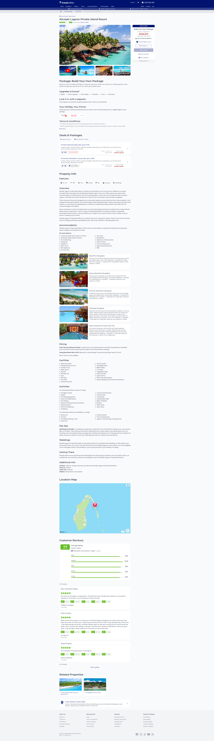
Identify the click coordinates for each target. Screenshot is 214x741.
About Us (61, 717)
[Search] (138, 2)
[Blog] (153, 734)
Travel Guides (104, 6)
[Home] (66, 2)
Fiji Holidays (146, 717)
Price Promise (90, 724)
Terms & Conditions (92, 719)
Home (62, 6)
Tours (82, 6)
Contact (148, 6)
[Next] (84, 261)
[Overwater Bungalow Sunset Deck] (104, 70)
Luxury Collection (92, 6)
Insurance (117, 726)
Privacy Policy (90, 726)
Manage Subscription (120, 719)
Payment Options (91, 721)
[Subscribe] (149, 734)
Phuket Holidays (147, 721)
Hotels (76, 6)
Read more (62, 129)
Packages (68, 6)
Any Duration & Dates (82, 139)
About (142, 6)
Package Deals (118, 721)
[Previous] (62, 261)
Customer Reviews (64, 724)
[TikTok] (145, 734)
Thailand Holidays (148, 724)
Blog (112, 6)
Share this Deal (144, 54)
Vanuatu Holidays (148, 726)
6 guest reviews (84, 22)
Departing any (66, 139)
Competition (117, 724)
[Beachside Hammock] (85, 70)
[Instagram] (141, 734)
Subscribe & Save (119, 717)
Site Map (61, 726)
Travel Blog (62, 721)
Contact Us (62, 719)
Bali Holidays (146, 719)
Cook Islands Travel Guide (68, 16)
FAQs (88, 717)
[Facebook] (137, 734)
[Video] (67, 70)
